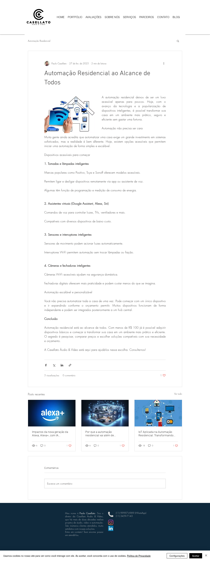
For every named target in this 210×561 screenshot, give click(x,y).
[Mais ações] (164, 63)
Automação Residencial (39, 40)
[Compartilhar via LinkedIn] (61, 365)
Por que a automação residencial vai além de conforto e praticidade (99, 433)
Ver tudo (178, 393)
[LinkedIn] (110, 528)
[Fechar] (206, 555)
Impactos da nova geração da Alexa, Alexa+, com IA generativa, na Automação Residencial (50, 433)
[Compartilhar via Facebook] (45, 365)
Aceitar (195, 555)
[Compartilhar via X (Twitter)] (53, 365)
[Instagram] (110, 522)
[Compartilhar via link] (70, 365)
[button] (177, 41)
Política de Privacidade (139, 555)
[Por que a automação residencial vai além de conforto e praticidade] (105, 413)
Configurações (177, 555)
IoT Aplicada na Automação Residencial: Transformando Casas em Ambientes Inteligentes (155, 433)
